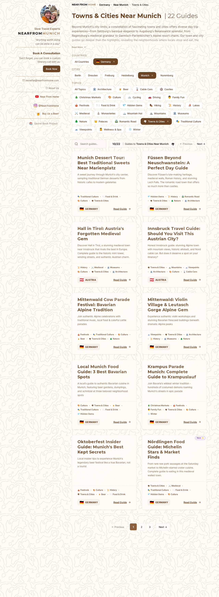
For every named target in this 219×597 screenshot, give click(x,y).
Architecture (192, 200)
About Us (54, 88)
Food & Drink (110, 196)
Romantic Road (190, 196)
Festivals (83, 334)
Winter (152, 414)
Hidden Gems (156, 196)
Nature (176, 200)
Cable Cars (190, 271)
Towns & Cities (100, 200)
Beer (81, 338)
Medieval (97, 267)
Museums (113, 267)
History (173, 196)
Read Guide (120, 208)
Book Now (51, 68)
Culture (83, 200)
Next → (201, 143)
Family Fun (154, 409)
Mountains (175, 267)
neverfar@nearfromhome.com (42, 80)
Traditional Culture (88, 196)
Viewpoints (192, 267)
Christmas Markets (158, 405)
